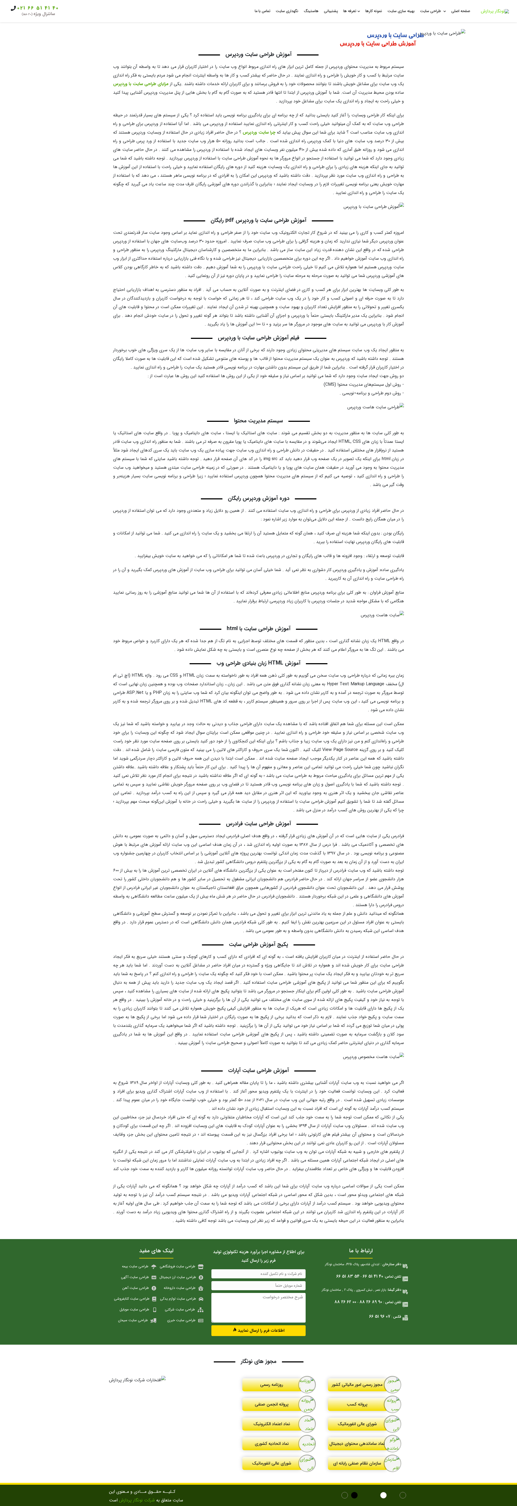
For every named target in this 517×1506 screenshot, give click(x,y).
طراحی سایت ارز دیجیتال (177, 1277)
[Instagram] (345, 1496)
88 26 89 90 (370, 1302)
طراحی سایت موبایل (134, 1309)
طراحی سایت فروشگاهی (177, 1266)
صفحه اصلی (460, 11)
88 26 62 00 (345, 1302)
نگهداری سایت (287, 11)
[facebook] (404, 1496)
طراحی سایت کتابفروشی (131, 1299)
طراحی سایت (431, 11)
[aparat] (394, 1496)
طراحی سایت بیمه (135, 1266)
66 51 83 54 (347, 1276)
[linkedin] (365, 1496)
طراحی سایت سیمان (133, 1320)
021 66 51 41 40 (38, 8)
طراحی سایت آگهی (135, 1277)
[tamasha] (384, 1496)
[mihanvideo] (355, 1496)
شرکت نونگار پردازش (137, 1500)
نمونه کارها (373, 11)
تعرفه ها (349, 11)
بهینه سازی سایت (401, 11)
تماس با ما (262, 11)
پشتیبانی (331, 11)
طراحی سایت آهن (136, 1288)
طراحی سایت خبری (181, 1320)
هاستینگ (311, 11)
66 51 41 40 (373, 1276)
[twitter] (375, 1496)
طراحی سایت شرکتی (180, 1309)
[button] (258, 1330)
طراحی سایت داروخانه (179, 1288)
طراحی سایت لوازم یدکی (178, 1299)
